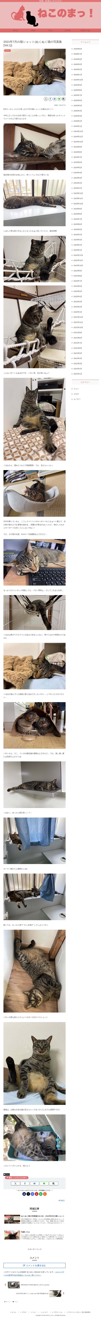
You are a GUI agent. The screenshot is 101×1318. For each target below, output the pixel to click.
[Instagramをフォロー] (32, 1194)
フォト (7, 1174)
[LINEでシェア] (59, 99)
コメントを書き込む (36, 1265)
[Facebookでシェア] (50, 99)
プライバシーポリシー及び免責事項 (79, 1312)
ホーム (14, 1312)
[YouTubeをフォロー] (36, 1194)
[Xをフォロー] (28, 1194)
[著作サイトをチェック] (24, 1194)
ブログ (24, 1312)
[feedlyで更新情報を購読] (41, 1194)
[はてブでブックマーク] (55, 99)
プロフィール (58, 1312)
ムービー (45, 1312)
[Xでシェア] (46, 99)
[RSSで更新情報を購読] (45, 1194)
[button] (64, 99)
